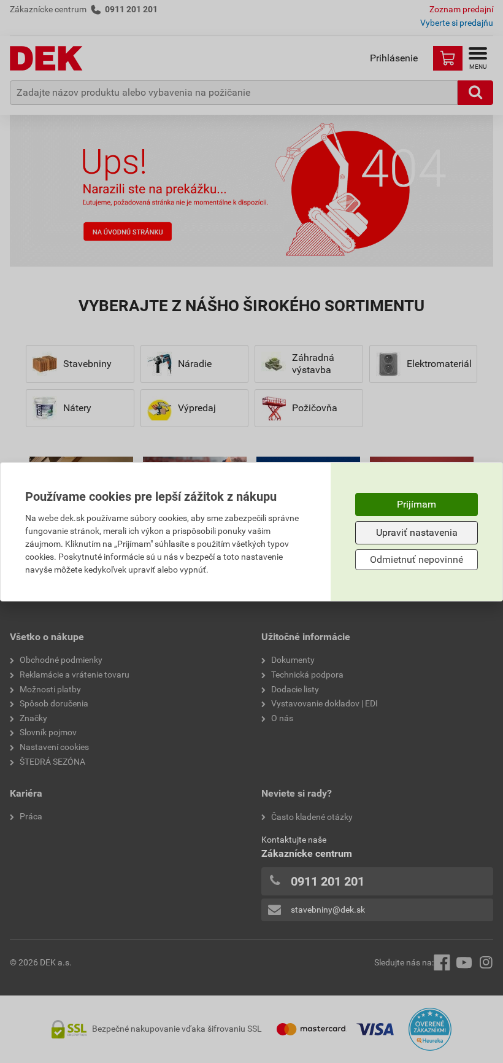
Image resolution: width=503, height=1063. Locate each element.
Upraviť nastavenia (417, 532)
